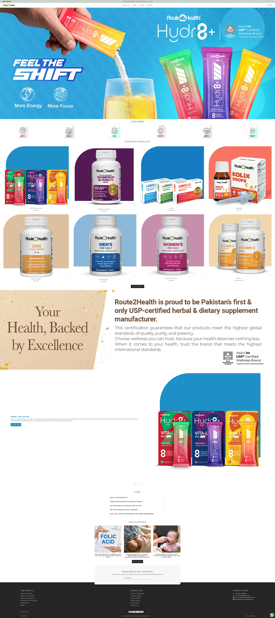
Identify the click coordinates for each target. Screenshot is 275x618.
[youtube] (10, 1)
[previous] (117, 1)
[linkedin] (8, 1)
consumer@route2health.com (244, 597)
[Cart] (271, 5)
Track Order (135, 603)
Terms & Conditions (137, 593)
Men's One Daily (26, 593)
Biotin (23, 605)
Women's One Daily (28, 596)
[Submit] (150, 578)
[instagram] (6, 1)
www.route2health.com (242, 595)
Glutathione (25, 603)
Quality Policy (135, 600)
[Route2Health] (9, 5)
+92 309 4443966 (240, 593)
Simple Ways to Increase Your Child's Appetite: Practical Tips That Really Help (167, 556)
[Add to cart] (67, 205)
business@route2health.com (244, 599)
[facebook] (4, 1)
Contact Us (134, 605)
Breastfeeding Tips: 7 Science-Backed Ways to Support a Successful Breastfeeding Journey (137, 556)
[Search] (268, 5)
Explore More (16, 424)
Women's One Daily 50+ (29, 600)
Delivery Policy (136, 596)
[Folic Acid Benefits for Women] (108, 539)
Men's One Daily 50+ (28, 598)
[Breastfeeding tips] (137, 539)
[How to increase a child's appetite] (166, 539)
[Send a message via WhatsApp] (272, 615)
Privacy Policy (136, 598)
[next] (158, 1)
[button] (134, 484)
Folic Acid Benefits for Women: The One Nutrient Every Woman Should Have (108, 556)
